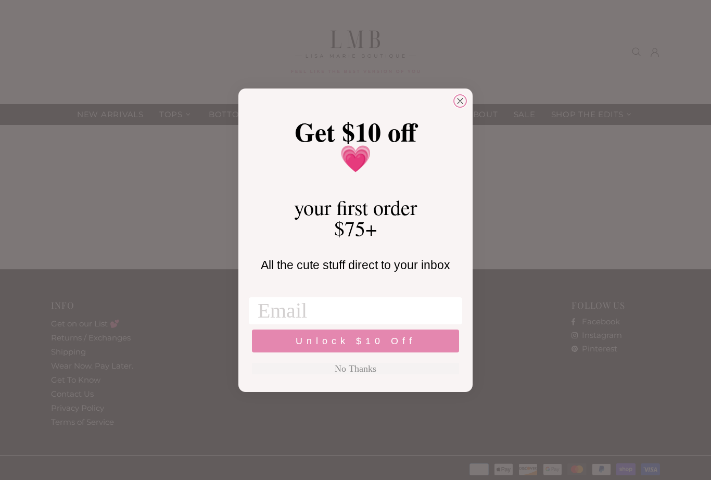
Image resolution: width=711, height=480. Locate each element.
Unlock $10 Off (356, 341)
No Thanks (355, 368)
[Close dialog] (460, 101)
